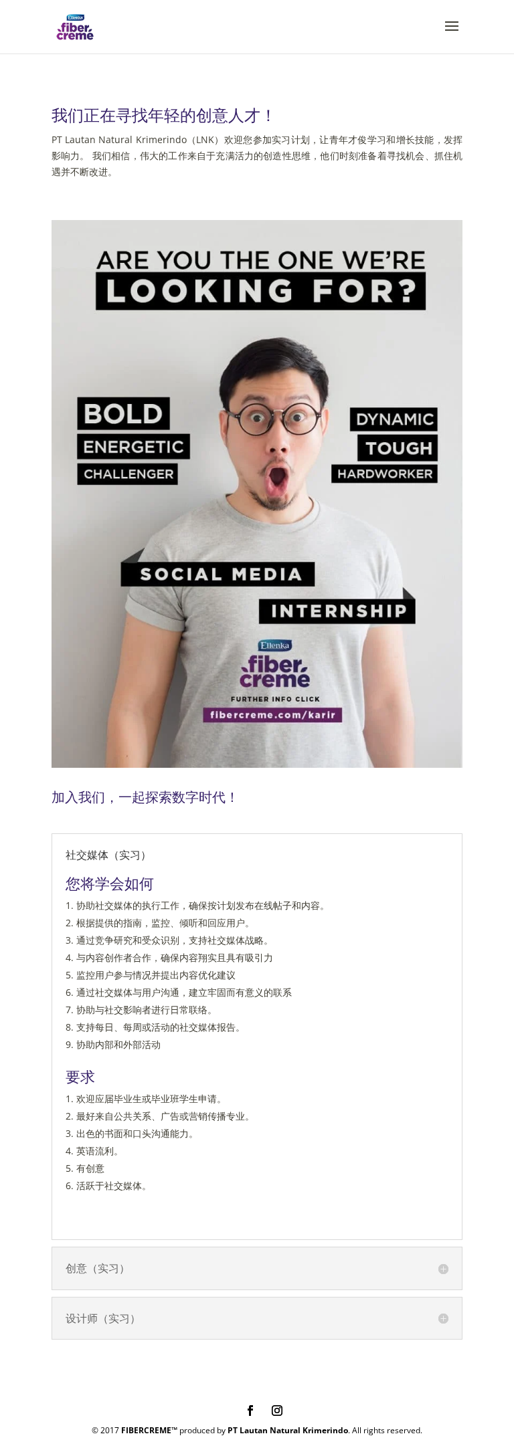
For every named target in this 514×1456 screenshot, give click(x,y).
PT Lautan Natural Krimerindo (288, 1430)
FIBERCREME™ (149, 1430)
